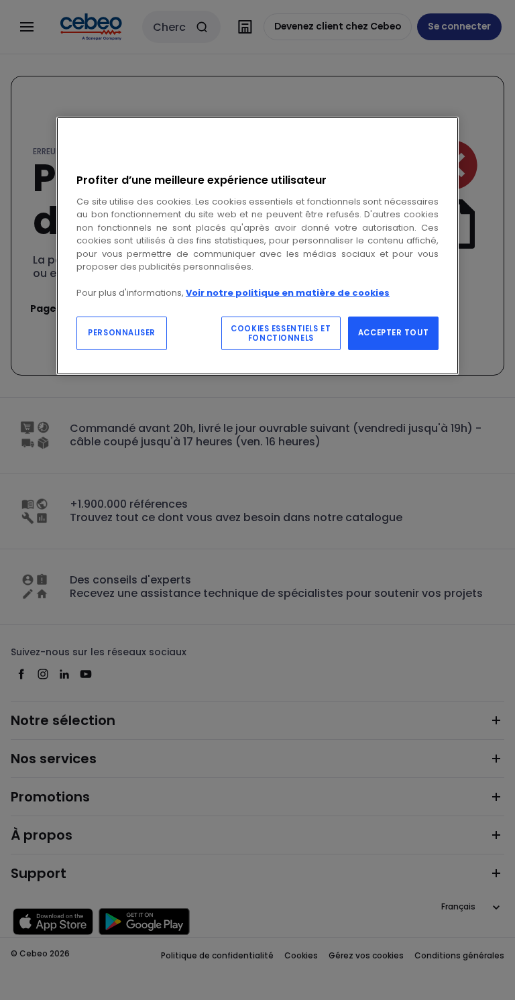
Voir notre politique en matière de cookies (288, 292)
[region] (257, 246)
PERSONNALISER (121, 332)
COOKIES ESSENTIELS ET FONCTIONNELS (281, 333)
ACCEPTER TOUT (393, 332)
